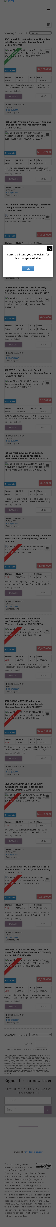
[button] (24, 1137)
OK (28, 269)
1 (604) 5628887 (12, 110)
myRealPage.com (34, 1152)
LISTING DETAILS (13, 96)
